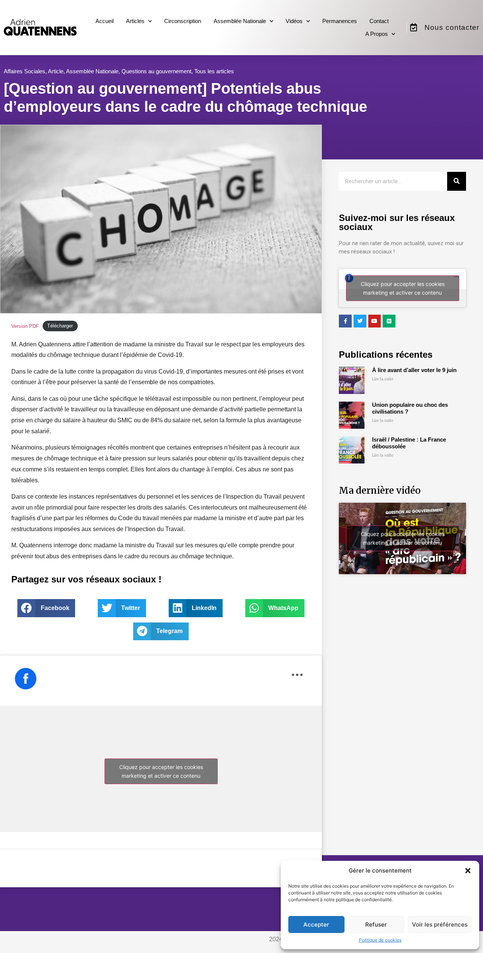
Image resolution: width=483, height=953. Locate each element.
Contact (379, 21)
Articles (135, 21)
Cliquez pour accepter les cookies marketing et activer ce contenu (161, 771)
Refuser (376, 924)
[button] (468, 870)
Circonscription (182, 21)
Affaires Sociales (24, 71)
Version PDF (25, 326)
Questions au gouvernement (156, 71)
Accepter (316, 924)
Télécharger (60, 326)
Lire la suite (383, 379)
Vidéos (294, 21)
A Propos (376, 34)
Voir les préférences (440, 924)
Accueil (104, 21)
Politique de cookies (380, 940)
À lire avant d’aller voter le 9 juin (414, 370)
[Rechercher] (456, 181)
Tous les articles (214, 71)
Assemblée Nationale (240, 21)
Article (55, 71)
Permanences (339, 21)
